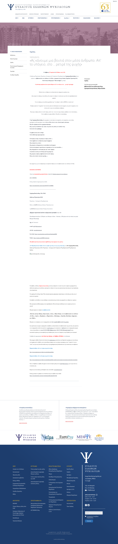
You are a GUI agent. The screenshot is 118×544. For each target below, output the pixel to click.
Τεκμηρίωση (52, 497)
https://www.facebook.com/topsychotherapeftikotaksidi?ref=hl (43, 375)
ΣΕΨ (16, 18)
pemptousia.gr (52, 340)
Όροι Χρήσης (70, 506)
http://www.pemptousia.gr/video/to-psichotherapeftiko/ (42, 352)
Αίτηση (68, 483)
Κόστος (68, 492)
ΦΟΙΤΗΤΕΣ (76, 18)
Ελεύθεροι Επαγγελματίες (55, 476)
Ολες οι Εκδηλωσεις (16, 51)
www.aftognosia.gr (58, 369)
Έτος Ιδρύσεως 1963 (20, 9)
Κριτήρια (69, 475)
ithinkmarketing (61, 539)
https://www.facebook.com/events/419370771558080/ (41, 185)
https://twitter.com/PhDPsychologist (41, 238)
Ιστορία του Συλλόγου (18, 469)
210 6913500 (91, 485)
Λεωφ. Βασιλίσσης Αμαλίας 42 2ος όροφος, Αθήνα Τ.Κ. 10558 (93, 479)
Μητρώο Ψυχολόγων (72, 495)
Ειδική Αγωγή (52, 479)
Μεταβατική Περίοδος (72, 477)
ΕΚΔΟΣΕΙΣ (96, 18)
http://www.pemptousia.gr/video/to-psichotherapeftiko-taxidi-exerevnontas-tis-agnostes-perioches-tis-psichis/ (53, 359)
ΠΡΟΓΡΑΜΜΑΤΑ (55, 18)
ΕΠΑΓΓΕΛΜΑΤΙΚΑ (42, 18)
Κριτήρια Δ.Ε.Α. (70, 489)
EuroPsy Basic (70, 469)
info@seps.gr (91, 490)
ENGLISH (115, 1)
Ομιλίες (11, 62)
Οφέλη (68, 472)
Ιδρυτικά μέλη (16, 475)
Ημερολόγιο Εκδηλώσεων (19, 488)
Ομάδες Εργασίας (17, 491)
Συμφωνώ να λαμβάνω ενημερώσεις (92, 517)
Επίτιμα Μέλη (16, 480)
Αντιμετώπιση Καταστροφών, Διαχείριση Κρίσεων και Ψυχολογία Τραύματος (38, 505)
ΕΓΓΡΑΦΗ (30, 18)
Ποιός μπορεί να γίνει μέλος (38, 469)
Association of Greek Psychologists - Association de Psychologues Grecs (32, 5)
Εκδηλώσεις (12, 55)
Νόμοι (50, 474)
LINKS (52, 14)
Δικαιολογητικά (71, 486)
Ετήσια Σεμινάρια (13, 58)
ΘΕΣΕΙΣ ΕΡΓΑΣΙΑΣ (34, 14)
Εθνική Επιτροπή (71, 480)
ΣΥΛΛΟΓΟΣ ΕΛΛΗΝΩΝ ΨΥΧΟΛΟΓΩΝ (42, 7)
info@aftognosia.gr (64, 363)
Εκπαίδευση (16, 518)
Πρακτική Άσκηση (17, 521)
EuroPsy (66, 18)
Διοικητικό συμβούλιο (18, 477)
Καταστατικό (16, 472)
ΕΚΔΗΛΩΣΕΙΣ (86, 18)
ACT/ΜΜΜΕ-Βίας (35, 510)
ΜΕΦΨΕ (15, 503)
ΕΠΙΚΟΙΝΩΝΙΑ (60, 14)
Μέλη (14, 494)
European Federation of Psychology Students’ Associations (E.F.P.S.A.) (19, 513)
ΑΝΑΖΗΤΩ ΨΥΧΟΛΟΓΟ (21, 14)
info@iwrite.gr (50, 328)
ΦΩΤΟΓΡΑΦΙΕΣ (45, 14)
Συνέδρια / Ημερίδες (14, 75)
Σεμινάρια (12, 71)
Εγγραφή (89, 521)
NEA (23, 18)
